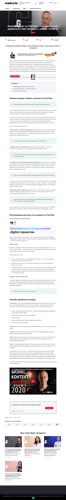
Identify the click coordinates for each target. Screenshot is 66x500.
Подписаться (49, 408)
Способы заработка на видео (19, 91)
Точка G (33, 32)
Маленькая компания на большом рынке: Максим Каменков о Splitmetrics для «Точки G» (52, 450)
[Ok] (64, 497)
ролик (26, 71)
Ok (33, 498)
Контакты (51, 2)
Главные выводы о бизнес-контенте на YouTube (23, 86)
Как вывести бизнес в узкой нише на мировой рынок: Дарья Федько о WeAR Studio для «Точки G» (13, 475)
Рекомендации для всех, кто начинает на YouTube (24, 88)
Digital (24, 8)
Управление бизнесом (35, 8)
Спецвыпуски (16, 8)
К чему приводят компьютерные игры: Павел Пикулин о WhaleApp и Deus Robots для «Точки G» (13, 450)
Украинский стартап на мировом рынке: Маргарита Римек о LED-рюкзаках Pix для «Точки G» (32, 450)
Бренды (7, 8)
